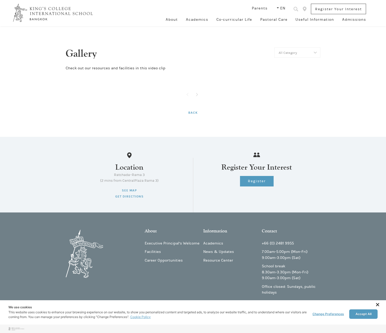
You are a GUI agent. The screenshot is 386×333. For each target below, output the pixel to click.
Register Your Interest (338, 9)
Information (215, 231)
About (172, 19)
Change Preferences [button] (328, 314)
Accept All (364, 314)
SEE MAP (129, 190)
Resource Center (218, 260)
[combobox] (297, 52)
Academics (197, 19)
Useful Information (314, 19)
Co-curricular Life (234, 19)
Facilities (153, 251)
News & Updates (218, 251)
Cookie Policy (140, 317)
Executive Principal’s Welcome (172, 243)
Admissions (354, 19)
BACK (193, 113)
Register (257, 181)
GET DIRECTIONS (129, 196)
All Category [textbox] (288, 53)
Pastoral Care (274, 19)
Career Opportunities (164, 260)
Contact (269, 231)
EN (282, 8)
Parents (260, 8)
